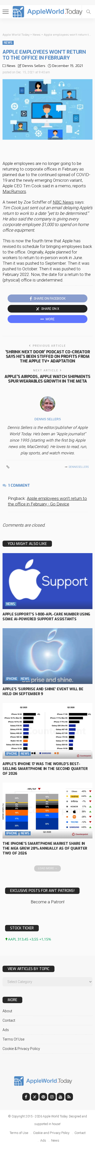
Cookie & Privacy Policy (21, 1049)
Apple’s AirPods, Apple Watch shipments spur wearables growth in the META (47, 379)
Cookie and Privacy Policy (51, 1133)
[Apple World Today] (47, 11)
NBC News (63, 202)
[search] (88, 11)
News (8, 43)
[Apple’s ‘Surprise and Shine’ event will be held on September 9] (47, 656)
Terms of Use (13, 1039)
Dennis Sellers (33, 66)
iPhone (11, 679)
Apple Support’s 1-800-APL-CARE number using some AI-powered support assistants (46, 617)
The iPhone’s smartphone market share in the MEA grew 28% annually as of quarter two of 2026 (45, 848)
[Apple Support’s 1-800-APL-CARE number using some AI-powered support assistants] (47, 581)
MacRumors (14, 191)
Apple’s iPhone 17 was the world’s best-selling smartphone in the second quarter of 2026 (45, 769)
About (7, 1011)
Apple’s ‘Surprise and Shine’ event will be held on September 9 (43, 691)
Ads (6, 1030)
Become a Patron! (47, 901)
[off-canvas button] (6, 12)
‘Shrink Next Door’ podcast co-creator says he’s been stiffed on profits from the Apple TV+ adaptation (47, 356)
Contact (9, 1020)
